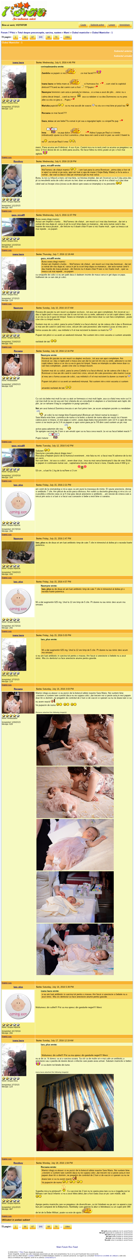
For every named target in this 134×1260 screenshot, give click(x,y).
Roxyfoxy (18, 161)
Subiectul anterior (123, 51)
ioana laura (18, 62)
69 (49, 37)
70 (56, 37)
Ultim (67, 37)
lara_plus (18, 485)
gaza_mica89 (18, 215)
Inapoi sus (7, 157)
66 (25, 37)
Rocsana (18, 351)
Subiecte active (97, 25)
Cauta (83, 25)
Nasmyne (18, 308)
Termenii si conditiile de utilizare (106, 1256)
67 (33, 37)
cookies (31, 1256)
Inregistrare (125, 25)
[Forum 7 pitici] (24, 20)
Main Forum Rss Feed (67, 1247)
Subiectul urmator (123, 56)
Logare (112, 25)
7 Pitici (20, 1252)
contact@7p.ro (50, 1257)
